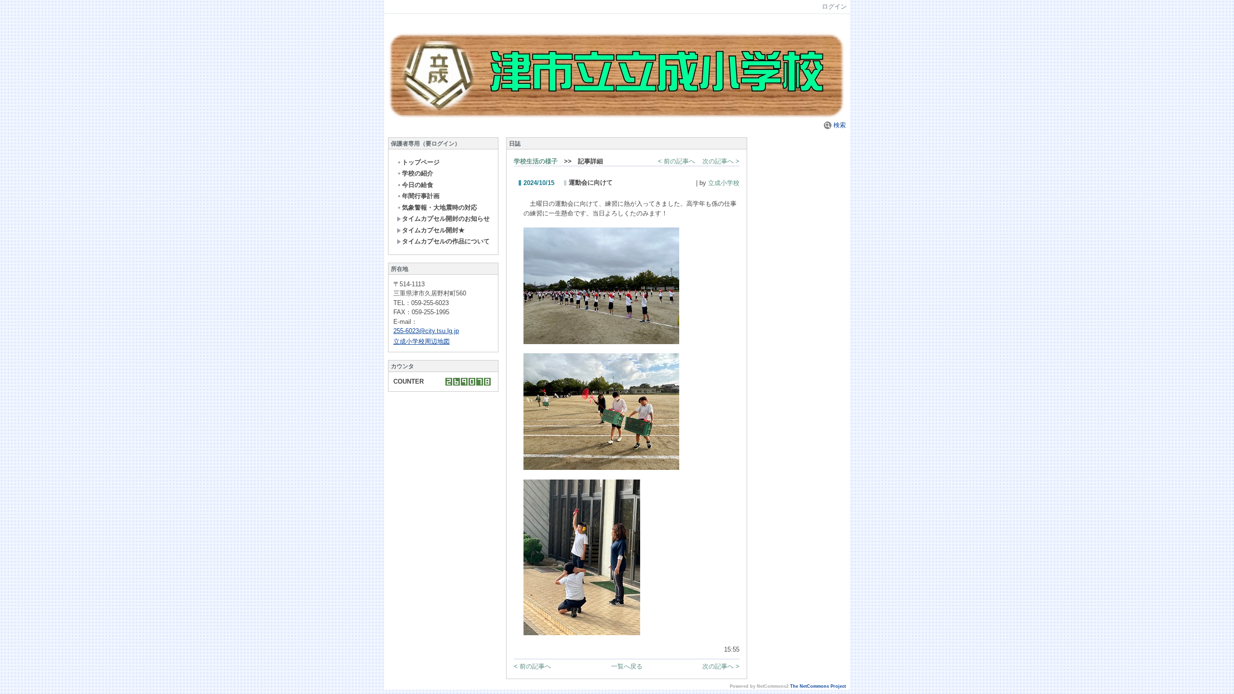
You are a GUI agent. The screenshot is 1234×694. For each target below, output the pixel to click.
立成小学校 (723, 183)
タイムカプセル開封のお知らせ (446, 218)
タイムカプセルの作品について (446, 241)
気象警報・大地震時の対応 (439, 207)
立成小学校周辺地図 (421, 341)
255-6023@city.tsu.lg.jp (426, 330)
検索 (839, 125)
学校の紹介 (417, 173)
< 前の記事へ (676, 161)
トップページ (421, 162)
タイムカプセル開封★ (433, 230)
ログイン (834, 6)
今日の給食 (417, 184)
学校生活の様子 (536, 161)
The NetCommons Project (818, 686)
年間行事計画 (421, 196)
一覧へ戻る (627, 666)
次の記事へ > (720, 161)
